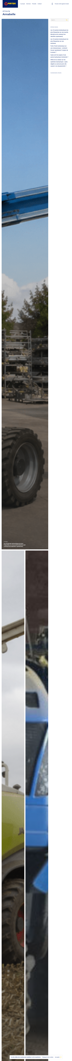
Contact (40, 3)
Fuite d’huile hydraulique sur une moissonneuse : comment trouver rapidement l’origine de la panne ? (59, 49)
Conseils (6, 541)
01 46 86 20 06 (52, 4)
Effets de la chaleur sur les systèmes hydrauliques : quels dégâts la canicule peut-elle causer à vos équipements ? (59, 63)
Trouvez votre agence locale (62, 3)
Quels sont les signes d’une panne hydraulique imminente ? (59, 56)
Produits (34, 3)
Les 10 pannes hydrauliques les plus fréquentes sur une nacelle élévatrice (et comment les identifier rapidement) (59, 33)
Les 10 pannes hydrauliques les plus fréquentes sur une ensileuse (59, 41)
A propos (22, 3)
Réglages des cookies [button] (47, 1057)
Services (28, 3)
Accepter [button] (57, 1057)
